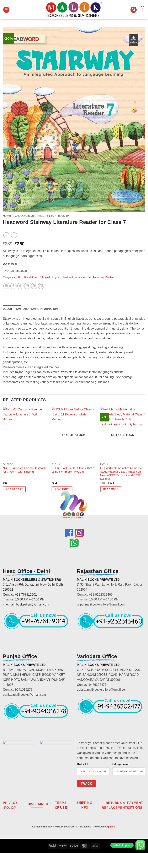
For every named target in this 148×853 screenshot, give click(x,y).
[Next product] (6, 235)
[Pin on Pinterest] (34, 286)
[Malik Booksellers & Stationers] (74, 9)
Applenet (111, 826)
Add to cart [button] (14, 489)
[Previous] (3, 453)
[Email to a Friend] (27, 286)
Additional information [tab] (40, 308)
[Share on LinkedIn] (41, 286)
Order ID (82, 764)
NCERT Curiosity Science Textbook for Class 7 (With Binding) (24, 469)
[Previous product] (14, 235)
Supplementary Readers (100, 277)
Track (86, 783)
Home (7, 215)
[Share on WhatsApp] (6, 286)
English (63, 215)
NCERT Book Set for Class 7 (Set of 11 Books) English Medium (73, 469)
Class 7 (36, 277)
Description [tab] (12, 308)
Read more (110, 489)
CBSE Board (23, 277)
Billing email (120, 764)
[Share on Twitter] (20, 286)
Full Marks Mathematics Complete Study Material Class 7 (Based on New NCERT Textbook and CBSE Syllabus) (121, 473)
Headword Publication (74, 277)
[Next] (145, 453)
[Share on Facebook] (13, 286)
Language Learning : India (34, 215)
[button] (6, 10)
